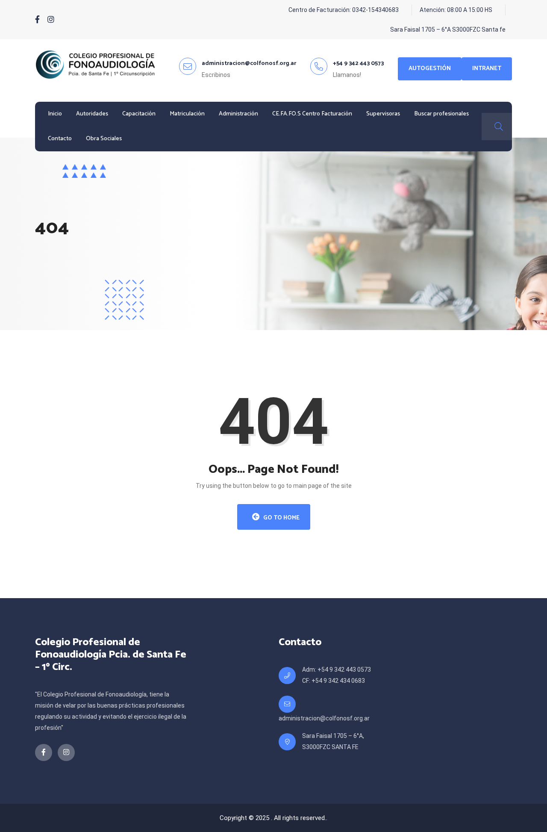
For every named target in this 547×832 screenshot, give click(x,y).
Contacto (60, 139)
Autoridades (92, 114)
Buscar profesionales (441, 114)
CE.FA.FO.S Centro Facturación (312, 114)
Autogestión (430, 69)
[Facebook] (37, 19)
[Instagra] (50, 19)
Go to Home (281, 518)
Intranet (486, 69)
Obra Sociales (104, 139)
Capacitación (139, 114)
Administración (238, 114)
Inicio (55, 114)
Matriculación (187, 114)
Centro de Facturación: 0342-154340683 (343, 9)
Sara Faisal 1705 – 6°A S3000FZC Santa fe (448, 29)
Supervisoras (383, 114)
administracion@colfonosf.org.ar (324, 718)
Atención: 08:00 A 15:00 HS (456, 9)
